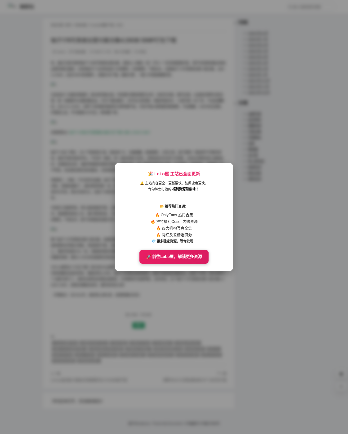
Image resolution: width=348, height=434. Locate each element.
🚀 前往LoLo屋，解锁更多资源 (174, 256)
